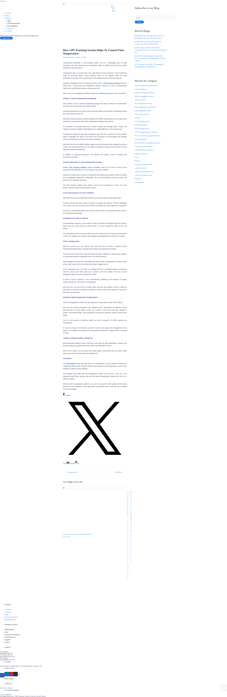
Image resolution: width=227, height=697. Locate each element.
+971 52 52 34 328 (6, 688)
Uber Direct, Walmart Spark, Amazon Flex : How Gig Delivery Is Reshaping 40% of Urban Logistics (150, 58)
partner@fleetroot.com (7, 656)
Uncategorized (139, 182)
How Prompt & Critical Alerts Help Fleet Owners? (77, 534)
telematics (138, 179)
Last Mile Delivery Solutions (144, 150)
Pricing (7, 16)
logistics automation (141, 154)
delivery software (140, 100)
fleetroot (137, 118)
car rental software (141, 89)
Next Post (119, 472)
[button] (6, 38)
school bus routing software (144, 164)
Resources (8, 18)
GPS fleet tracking (141, 125)
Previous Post (71, 472)
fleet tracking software (142, 114)
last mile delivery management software (147, 143)
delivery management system (144, 96)
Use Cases (8, 13)
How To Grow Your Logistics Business (147, 136)
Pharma (137, 161)
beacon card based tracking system (146, 85)
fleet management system (143, 111)
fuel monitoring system (142, 121)
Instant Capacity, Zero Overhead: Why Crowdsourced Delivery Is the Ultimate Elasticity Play (151, 50)
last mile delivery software (143, 146)
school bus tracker (140, 168)
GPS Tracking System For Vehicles (146, 132)
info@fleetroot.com (6, 653)
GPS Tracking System (142, 128)
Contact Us (10, 28)
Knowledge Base (12, 26)
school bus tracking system (143, 175)
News (136, 157)
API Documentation (13, 23)
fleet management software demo (145, 107)
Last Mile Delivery (141, 139)
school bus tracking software (144, 171)
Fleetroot (3, 1)
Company (8, 609)
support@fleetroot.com (7, 660)
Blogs (9, 21)
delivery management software (145, 93)
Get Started (8, 31)
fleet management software (143, 103)
